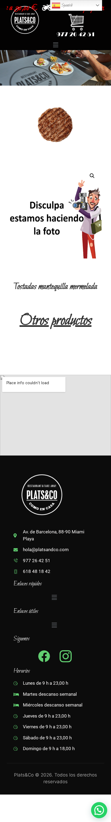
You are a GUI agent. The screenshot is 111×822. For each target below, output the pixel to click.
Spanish (66, 5)
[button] (55, 45)
